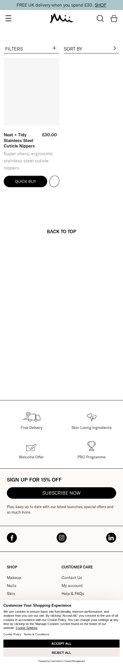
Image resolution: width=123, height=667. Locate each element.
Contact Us (71, 577)
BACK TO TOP (61, 231)
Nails (11, 585)
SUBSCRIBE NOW (61, 493)
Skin (11, 593)
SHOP (100, 5)
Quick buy (25, 181)
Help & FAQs (72, 593)
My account (72, 585)
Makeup (14, 577)
